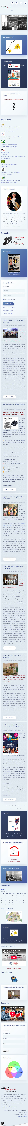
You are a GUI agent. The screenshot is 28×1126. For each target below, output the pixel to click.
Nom (4, 1044)
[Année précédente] (1, 889)
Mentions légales (22, 1116)
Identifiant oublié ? (8, 310)
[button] (12, 10)
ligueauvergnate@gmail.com (9, 1107)
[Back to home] (6, 7)
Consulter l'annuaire (14, 861)
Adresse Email (7, 1033)
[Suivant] (20, 808)
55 (17, 808)
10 (10, 808)
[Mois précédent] (2, 889)
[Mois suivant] (5, 889)
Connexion (8, 303)
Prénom (5, 1038)
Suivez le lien (15, 226)
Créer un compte (7, 313)
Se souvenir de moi (9, 299)
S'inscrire (14, 859)
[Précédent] (3, 805)
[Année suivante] (4, 889)
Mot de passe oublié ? (8, 308)
